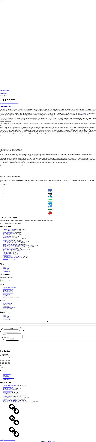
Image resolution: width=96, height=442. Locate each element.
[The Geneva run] (14, 426)
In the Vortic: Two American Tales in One (13, 249)
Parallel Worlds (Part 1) (8, 248)
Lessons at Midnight (8, 230)
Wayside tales (6, 308)
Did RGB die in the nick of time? (11, 241)
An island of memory (8, 233)
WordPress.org (6, 271)
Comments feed (6, 269)
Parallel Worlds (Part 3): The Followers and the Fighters (16, 245)
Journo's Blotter (3, 93)
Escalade (84, 113)
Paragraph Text (5, 337)
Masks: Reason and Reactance (10, 244)
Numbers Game (6, 255)
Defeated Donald (7, 240)
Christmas (5, 259)
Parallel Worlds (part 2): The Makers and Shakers (14, 247)
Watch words (6, 306)
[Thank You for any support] (14, 437)
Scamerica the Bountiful (8, 232)
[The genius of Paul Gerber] (14, 414)
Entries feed (6, 268)
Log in (4, 267)
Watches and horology (8, 307)
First (19, 330)
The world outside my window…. (11, 257)
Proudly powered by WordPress (7, 440)
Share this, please (48, 186)
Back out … (6, 252)
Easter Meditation (7, 237)
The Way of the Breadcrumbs (10, 229)
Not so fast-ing (5, 106)
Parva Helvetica (6, 303)
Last (19, 331)
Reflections (5, 304)
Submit (12, 338)
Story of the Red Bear (8, 234)
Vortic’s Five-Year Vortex (9, 242)
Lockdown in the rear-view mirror (11, 238)
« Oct (1, 367)
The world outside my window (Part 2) (12, 256)
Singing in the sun (7, 253)
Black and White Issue (8, 251)
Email (5, 334)
